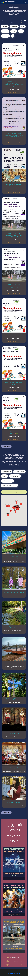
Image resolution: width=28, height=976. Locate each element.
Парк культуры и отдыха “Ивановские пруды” (14, 557)
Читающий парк (14, 335)
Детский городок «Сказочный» (14, 592)
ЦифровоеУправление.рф (14, 973)
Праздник (5, 31)
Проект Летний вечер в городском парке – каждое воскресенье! (14, 235)
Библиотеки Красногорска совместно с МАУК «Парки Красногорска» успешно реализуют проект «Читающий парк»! (14, 83)
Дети (21, 31)
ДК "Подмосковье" (7, 480)
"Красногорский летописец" (14, 802)
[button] (17, 509)
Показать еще (6, 446)
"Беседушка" (14, 768)
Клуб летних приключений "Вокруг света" (14, 185)
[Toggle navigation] (25, 2)
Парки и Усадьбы (19, 471)
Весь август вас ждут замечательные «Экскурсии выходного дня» (14, 135)
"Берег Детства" (14, 733)
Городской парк (14, 627)
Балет (22, 26)
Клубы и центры (15, 476)
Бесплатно (5, 35)
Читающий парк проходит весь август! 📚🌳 (14, 432)
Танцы (13, 31)
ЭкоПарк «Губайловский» (14, 699)
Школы (4, 476)
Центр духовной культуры (9, 485)
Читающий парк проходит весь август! (14, 383)
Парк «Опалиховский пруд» (14, 663)
